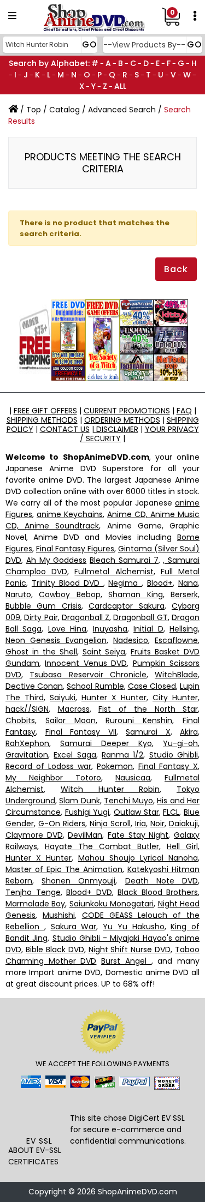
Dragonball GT (140, 617)
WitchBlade (176, 674)
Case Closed (152, 686)
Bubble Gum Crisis (43, 605)
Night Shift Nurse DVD (130, 949)
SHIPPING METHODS (42, 419)
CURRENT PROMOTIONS (127, 410)
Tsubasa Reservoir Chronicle (88, 674)
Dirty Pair (40, 617)
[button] (39, 1114)
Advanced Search (122, 109)
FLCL (171, 812)
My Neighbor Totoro (53, 777)
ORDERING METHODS (122, 419)
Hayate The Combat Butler (102, 846)
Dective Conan (34, 686)
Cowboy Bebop (69, 594)
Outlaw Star (136, 812)
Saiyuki (62, 697)
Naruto (18, 594)
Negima (125, 583)
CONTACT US (65, 429)
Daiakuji (183, 823)
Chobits (20, 720)
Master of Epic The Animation (63, 869)
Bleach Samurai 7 (124, 560)
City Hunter (175, 697)
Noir (157, 823)
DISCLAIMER (116, 429)
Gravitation (26, 754)
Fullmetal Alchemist (113, 571)
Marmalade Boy (35, 903)
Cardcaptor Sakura (126, 605)
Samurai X (148, 731)
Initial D (148, 628)
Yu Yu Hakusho (134, 926)
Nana (188, 583)
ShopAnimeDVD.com (137, 1191)
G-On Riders (61, 823)
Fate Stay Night (138, 835)
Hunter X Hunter (114, 697)
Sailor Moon (70, 720)
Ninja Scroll (110, 823)
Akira (189, 731)
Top (33, 109)
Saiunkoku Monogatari (111, 903)
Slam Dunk (79, 800)
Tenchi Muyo (128, 800)
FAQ (184, 410)
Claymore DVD (34, 835)
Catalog (64, 109)
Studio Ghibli (173, 754)
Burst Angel (126, 960)
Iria (140, 823)
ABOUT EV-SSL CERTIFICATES (34, 1156)
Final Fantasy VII (80, 731)
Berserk (184, 594)
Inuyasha (110, 628)
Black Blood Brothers (158, 892)
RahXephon (27, 743)
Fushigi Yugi (87, 812)
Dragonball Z (85, 617)
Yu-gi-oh (180, 743)
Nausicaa (132, 777)
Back (176, 269)
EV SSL (39, 1140)
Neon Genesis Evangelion (56, 640)
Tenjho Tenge (33, 892)
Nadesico (130, 640)
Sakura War (74, 926)
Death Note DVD (161, 880)
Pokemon (115, 766)
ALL (120, 86)
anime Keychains (70, 514)
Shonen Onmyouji (78, 880)
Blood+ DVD (89, 892)
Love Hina (67, 628)
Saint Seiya (104, 651)
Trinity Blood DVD (67, 583)
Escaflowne (176, 640)
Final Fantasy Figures (75, 548)
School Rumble (95, 686)
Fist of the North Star (148, 709)
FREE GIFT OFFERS (45, 410)
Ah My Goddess (56, 560)
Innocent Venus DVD (86, 663)
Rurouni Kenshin (139, 720)
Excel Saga (75, 754)
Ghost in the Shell (41, 651)
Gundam (22, 663)
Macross (74, 709)
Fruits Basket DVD (165, 651)
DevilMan (85, 835)
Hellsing (183, 628)
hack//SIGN (27, 709)
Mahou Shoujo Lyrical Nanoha (138, 857)
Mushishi (59, 915)
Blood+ (160, 583)
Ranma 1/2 (122, 754)
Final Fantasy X (168, 766)
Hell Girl (182, 846)
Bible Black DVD (55, 949)
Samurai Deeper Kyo (106, 743)
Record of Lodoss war (48, 766)
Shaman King (135, 594)
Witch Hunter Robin (110, 789)
